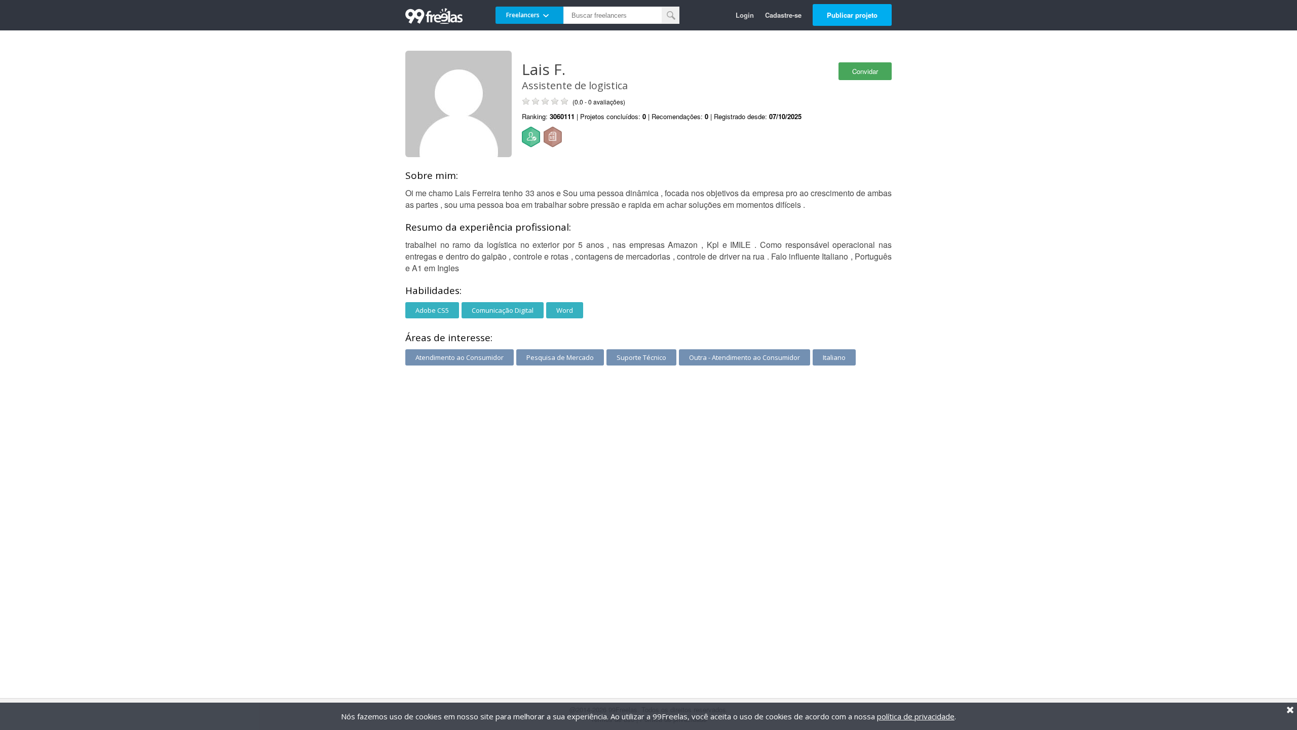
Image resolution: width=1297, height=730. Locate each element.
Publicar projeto (852, 15)
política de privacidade (916, 716)
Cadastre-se (783, 15)
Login (745, 15)
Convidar (865, 71)
